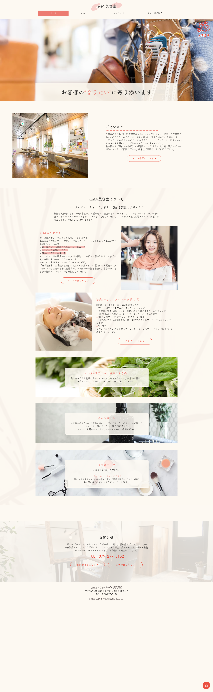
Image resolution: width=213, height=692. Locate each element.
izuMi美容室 (106, 6)
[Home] (206, 685)
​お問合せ (204, 35)
